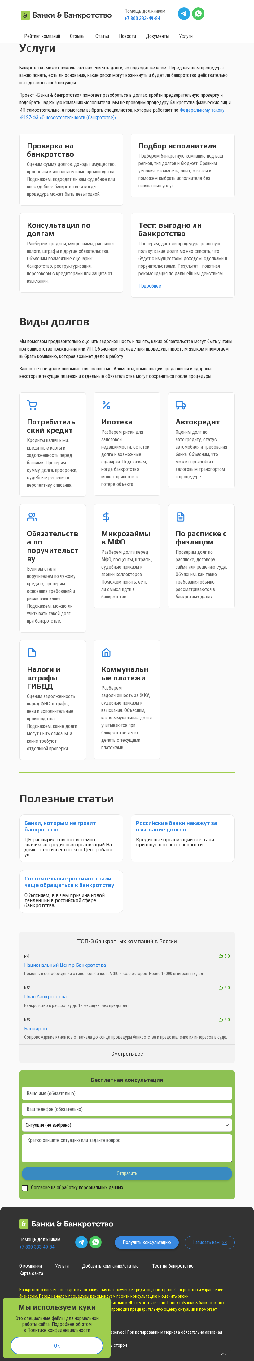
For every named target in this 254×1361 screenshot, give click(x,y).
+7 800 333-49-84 (142, 18)
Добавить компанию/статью (110, 1266)
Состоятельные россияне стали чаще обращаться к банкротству (69, 881)
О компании (30, 1266)
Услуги (186, 36)
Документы (157, 36)
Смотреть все (127, 1053)
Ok (57, 1345)
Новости (127, 36)
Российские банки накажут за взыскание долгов (176, 826)
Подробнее (149, 286)
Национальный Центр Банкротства (65, 965)
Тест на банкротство (173, 1266)
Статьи (102, 36)
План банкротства (45, 997)
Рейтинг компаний (42, 36)
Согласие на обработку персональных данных (77, 1187)
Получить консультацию (147, 1242)
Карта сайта (31, 1273)
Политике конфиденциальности (58, 1330)
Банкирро (35, 1029)
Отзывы (77, 36)
